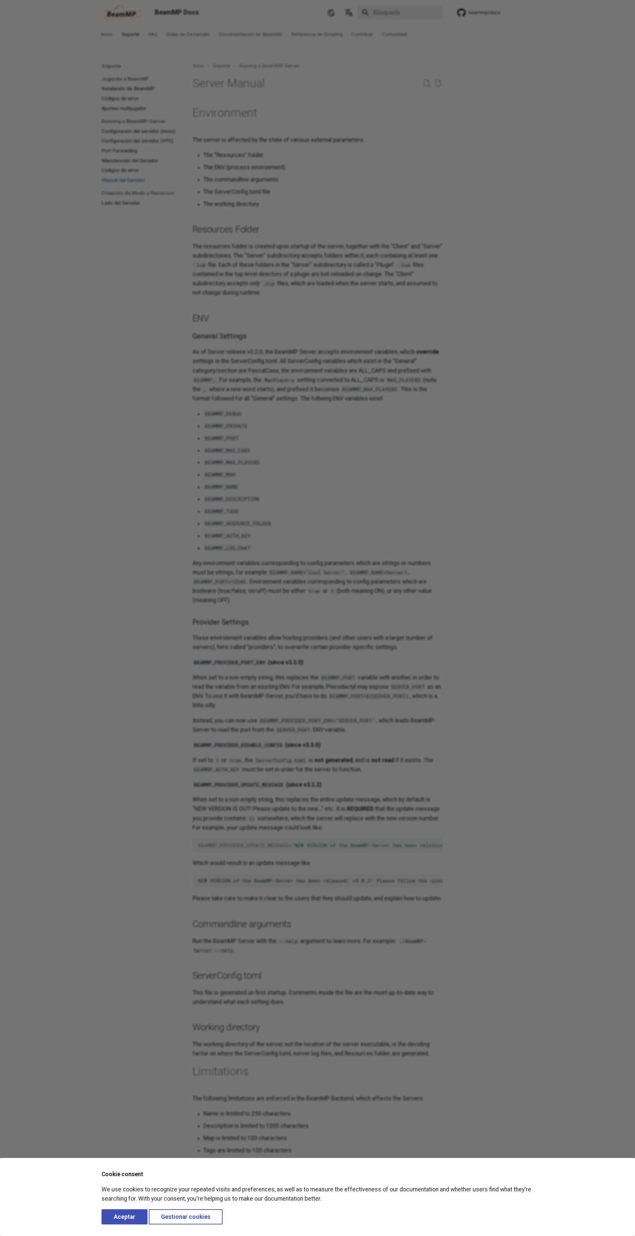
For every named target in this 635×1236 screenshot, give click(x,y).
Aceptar (124, 1217)
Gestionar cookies (185, 1217)
